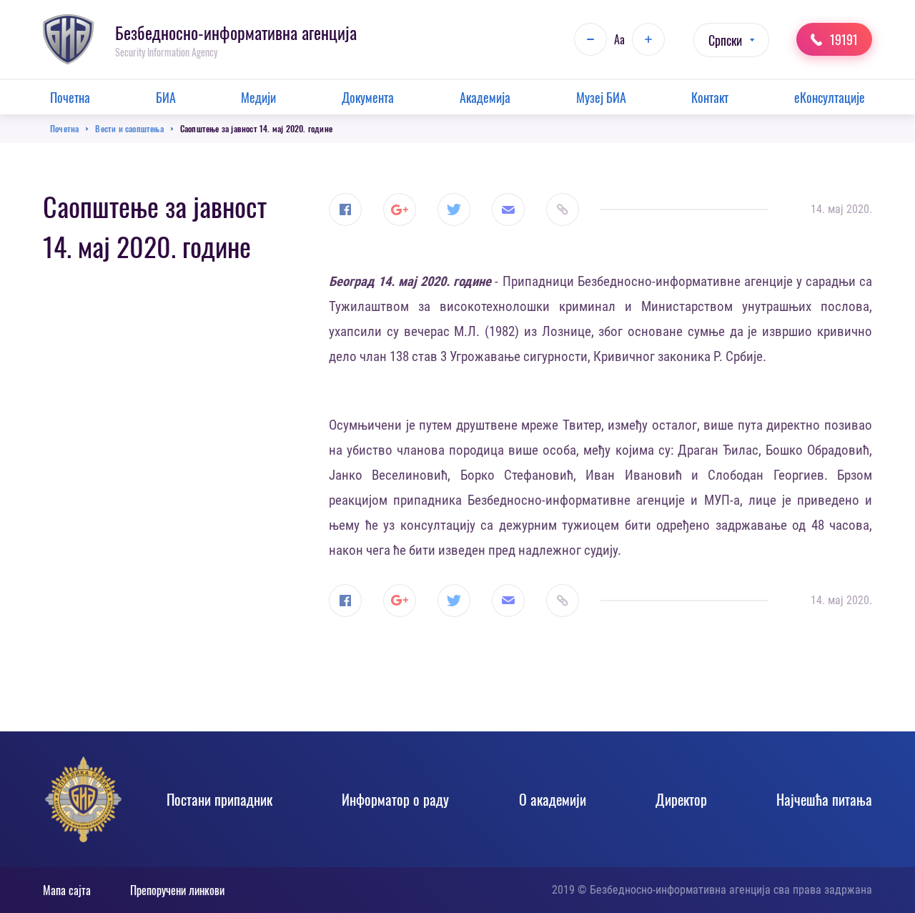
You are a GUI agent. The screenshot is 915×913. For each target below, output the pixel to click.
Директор (681, 799)
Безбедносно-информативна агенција (236, 32)
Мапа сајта (67, 890)
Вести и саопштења (129, 128)
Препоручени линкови (177, 890)
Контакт (709, 97)
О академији (552, 799)
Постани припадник (219, 799)
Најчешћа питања (824, 799)
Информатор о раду (395, 799)
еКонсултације (829, 97)
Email (508, 209)
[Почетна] (68, 39)
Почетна (70, 97)
